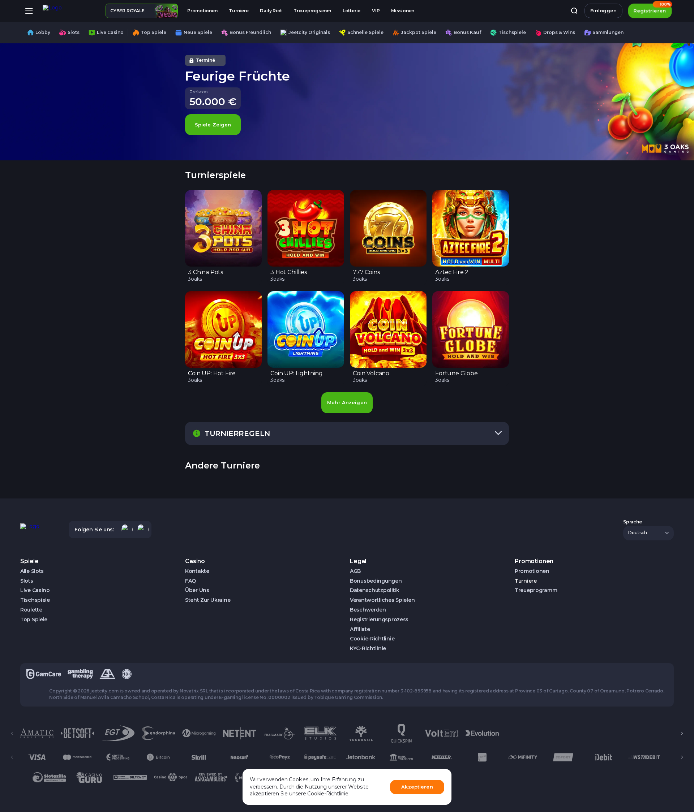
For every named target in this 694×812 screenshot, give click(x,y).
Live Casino (35, 590)
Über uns (197, 590)
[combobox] (648, 533)
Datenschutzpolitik (374, 590)
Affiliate (360, 629)
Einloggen (603, 10)
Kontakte (197, 571)
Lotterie (351, 10)
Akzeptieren (417, 787)
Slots (26, 581)
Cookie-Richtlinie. (328, 793)
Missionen (402, 10)
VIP (376, 10)
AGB (355, 571)
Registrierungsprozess (379, 620)
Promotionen (202, 10)
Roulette (31, 610)
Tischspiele (35, 600)
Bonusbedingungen (376, 581)
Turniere (238, 10)
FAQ (190, 581)
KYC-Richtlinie (368, 648)
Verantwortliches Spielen (382, 600)
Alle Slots (32, 571)
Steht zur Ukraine (207, 600)
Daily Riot (271, 10)
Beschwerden (368, 610)
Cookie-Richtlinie (372, 639)
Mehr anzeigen (347, 402)
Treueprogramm (312, 10)
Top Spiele (33, 620)
